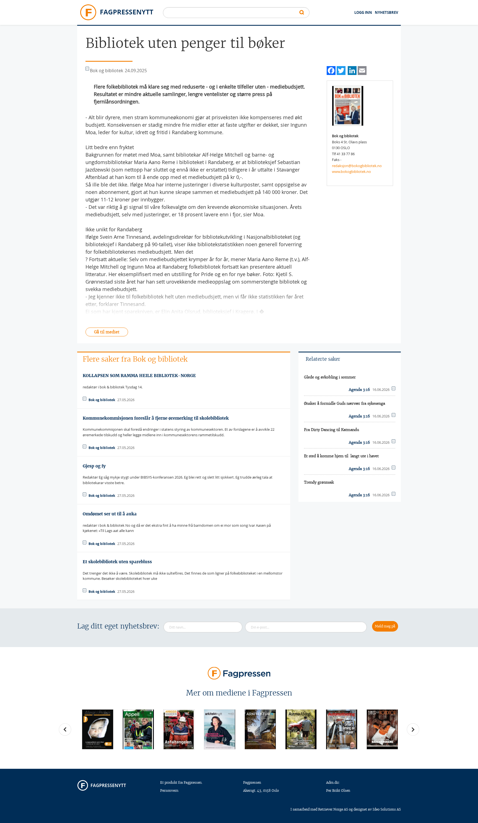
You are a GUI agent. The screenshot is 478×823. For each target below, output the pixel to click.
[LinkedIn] (352, 70)
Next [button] (413, 729)
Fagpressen (252, 782)
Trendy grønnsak (319, 482)
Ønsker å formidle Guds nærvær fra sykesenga (344, 403)
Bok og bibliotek (102, 400)
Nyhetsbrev (386, 12)
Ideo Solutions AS (387, 809)
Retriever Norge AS (333, 809)
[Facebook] (331, 70)
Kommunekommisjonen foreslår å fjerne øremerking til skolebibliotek (156, 418)
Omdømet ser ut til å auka (110, 513)
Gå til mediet (106, 331)
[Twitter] (341, 70)
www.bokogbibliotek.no (351, 171)
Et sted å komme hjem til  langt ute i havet (341, 456)
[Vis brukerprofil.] (347, 105)
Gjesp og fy (94, 466)
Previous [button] (65, 729)
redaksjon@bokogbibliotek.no (357, 165)
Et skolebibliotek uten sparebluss (117, 561)
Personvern (169, 790)
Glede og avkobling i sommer (330, 377)
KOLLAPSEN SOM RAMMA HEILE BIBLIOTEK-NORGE (139, 375)
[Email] (362, 70)
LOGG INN (363, 12)
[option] (97, 729)
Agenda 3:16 (359, 389)
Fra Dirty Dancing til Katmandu (331, 429)
